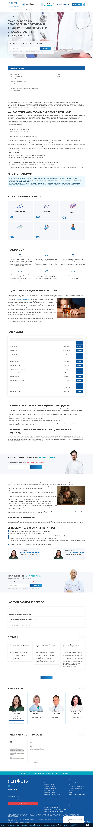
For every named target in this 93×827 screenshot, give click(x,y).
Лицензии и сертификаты (62, 79)
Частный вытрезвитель (49, 784)
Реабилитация (61, 9)
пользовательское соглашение (44, 825)
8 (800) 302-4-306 (16, 796)
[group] (17, 751)
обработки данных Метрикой (29, 825)
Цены (70, 800)
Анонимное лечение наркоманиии (52, 801)
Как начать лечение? (15, 90)
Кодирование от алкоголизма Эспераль (53, 811)
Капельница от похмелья (50, 788)
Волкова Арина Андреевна (29, 552)
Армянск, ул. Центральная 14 (30, 3)
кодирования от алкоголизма (23, 299)
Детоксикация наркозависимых (51, 805)
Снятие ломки (47, 803)
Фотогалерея (72, 790)
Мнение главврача (14, 74)
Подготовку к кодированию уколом (18, 81)
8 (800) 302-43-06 (49, 3)
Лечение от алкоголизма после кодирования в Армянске (24, 88)
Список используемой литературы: (18, 93)
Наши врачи (58, 76)
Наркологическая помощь (15, 9)
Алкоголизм (29, 9)
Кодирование (50, 9)
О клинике (82, 9)
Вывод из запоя (48, 800)
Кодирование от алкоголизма (51, 807)
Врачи (70, 792)
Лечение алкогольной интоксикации (52, 794)
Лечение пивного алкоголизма (51, 796)
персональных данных (37, 51)
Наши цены (12, 83)
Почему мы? (13, 79)
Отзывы (58, 74)
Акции (70, 784)
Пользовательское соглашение (76, 786)
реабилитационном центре (18, 487)
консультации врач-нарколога (52, 409)
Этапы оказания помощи (16, 76)
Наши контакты (72, 801)
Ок (87, 824)
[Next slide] (83, 637)
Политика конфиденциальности (76, 788)
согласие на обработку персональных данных (63, 825)
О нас (70, 803)
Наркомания (39, 9)
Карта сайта (71, 805)
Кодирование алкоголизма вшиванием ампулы (55, 809)
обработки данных (17, 825)
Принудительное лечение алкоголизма (53, 798)
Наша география (73, 782)
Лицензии (71, 798)
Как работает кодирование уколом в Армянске (21, 72)
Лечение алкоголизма (49, 786)
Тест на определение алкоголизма (77, 794)
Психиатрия (72, 9)
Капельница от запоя (49, 790)
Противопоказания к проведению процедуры (21, 86)
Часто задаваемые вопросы (62, 72)
